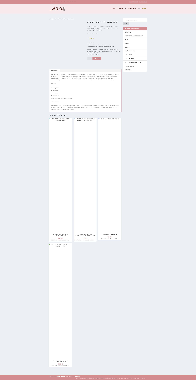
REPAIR (127, 43)
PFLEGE (127, 39)
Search (126, 23)
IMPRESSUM (136, 378)
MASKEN (127, 47)
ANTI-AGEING (128, 54)
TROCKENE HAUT (56, 19)
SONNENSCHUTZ (129, 66)
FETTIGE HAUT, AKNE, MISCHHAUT (134, 36)
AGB (122, 378)
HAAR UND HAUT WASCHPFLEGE (133, 62)
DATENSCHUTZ (128, 378)
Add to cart (96, 58)
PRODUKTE (121, 8)
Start (50, 19)
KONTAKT (142, 378)
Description (54, 70)
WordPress (77, 376)
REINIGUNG (128, 32)
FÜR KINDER (128, 70)
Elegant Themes (61, 376)
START (113, 8)
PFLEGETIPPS (132, 8)
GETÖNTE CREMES (129, 51)
